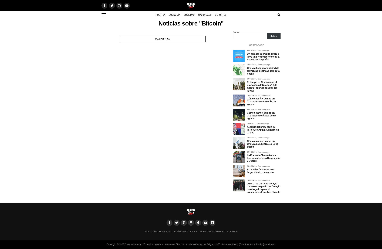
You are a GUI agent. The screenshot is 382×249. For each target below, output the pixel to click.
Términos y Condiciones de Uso (218, 231)
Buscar (236, 32)
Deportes (220, 15)
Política (160, 15)
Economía (174, 15)
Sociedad (189, 15)
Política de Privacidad (158, 231)
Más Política (162, 39)
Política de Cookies (185, 231)
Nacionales (204, 15)
